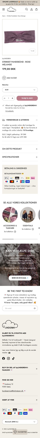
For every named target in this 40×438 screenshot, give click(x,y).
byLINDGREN (6, 58)
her (33, 4)
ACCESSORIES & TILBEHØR (10, 226)
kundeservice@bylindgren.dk (13, 391)
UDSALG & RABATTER (31, 432)
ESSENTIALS (28, 225)
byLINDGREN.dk (11, 429)
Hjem (3, 16)
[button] (36, 9)
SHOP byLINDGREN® (8, 432)
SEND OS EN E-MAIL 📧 (20, 278)
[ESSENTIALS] (27, 215)
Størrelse (5, 85)
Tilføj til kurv (27, 98)
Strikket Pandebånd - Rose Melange (16, 16)
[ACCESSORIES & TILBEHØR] (10, 215)
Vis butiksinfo (9, 111)
